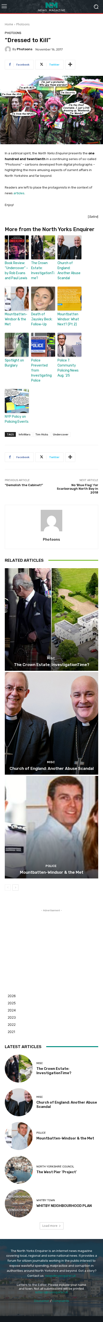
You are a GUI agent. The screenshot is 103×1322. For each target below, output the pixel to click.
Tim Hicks (41, 434)
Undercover (61, 434)
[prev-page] (8, 887)
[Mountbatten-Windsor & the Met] (51, 827)
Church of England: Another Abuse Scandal (68, 270)
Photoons (22, 24)
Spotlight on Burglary (14, 362)
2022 (12, 1024)
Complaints (60, 1301)
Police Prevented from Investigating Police (41, 370)
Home (9, 24)
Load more (49, 1226)
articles (18, 193)
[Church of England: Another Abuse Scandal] (51, 723)
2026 (12, 996)
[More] (70, 64)
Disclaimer (41, 1301)
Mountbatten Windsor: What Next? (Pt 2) (68, 319)
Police (51, 865)
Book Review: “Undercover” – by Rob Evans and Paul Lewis (16, 270)
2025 (12, 1003)
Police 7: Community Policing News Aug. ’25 (68, 368)
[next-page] (15, 887)
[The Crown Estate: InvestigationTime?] (51, 619)
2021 (11, 1032)
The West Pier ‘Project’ (56, 1172)
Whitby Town (45, 1200)
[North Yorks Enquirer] (51, 6)
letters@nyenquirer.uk (51, 1292)
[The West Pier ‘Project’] (19, 1170)
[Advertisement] (51, 943)
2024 (12, 1010)
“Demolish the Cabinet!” (24, 485)
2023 (12, 1017)
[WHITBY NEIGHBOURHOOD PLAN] (19, 1203)
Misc (51, 658)
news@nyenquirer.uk (60, 1276)
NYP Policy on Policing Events (17, 419)
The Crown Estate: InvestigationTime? (42, 270)
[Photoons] (8, 49)
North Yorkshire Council (55, 1166)
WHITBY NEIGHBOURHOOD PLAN (64, 1206)
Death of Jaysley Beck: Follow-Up (41, 319)
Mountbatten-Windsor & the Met (16, 319)
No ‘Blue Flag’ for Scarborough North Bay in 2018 (77, 488)
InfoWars (24, 434)
